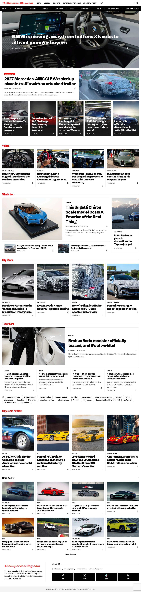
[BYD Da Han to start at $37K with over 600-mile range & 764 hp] (123, 491)
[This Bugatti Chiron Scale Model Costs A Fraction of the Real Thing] (32, 219)
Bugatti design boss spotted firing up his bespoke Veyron (118, 176)
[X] (137, 3)
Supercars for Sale (12, 410)
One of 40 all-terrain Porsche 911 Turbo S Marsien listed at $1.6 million (87, 376)
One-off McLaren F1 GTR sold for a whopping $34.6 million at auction (122, 460)
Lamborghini (18, 8)
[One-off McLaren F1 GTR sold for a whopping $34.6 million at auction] (123, 433)
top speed (25, 403)
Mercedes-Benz (113, 8)
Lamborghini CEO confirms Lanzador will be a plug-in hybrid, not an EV (15, 508)
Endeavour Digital (75, 589)
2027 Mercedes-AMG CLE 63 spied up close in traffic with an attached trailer (39, 81)
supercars (8, 400)
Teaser (76, 400)
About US (56, 564)
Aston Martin (85, 8)
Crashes (20, 400)
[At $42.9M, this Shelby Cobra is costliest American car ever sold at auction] (18, 433)
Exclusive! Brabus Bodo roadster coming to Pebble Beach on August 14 (17, 376)
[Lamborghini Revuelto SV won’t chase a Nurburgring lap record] (63, 248)
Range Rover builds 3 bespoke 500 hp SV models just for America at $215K (35, 247)
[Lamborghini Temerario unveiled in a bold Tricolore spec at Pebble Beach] (88, 527)
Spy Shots (7, 259)
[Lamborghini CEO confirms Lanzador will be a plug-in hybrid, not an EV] (18, 491)
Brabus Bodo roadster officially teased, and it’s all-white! (97, 343)
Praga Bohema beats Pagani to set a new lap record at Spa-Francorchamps (52, 544)
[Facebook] (134, 3)
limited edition (10, 403)
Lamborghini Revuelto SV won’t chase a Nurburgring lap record (88, 247)
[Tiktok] (106, 577)
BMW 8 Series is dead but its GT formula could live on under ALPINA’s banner (52, 508)
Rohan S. (17, 48)
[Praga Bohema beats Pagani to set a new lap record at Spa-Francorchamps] (53, 527)
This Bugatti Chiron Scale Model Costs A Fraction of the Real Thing (85, 214)
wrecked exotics (47, 400)
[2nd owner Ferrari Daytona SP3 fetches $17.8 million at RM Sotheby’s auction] (88, 433)
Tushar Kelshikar (72, 226)
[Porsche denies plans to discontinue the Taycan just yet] (125, 213)
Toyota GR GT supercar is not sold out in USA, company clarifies (86, 508)
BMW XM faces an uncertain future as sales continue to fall (121, 542)
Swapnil (72, 350)
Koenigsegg (59, 8)
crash (128, 397)
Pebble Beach (30, 397)
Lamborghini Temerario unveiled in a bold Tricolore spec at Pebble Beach (88, 544)
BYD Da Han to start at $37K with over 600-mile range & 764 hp (122, 506)
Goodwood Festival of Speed (108, 400)
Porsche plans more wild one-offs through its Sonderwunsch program (15, 124)
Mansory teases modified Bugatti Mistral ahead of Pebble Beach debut (120, 376)
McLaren (32, 8)
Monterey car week (103, 397)
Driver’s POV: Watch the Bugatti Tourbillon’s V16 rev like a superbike (16, 176)
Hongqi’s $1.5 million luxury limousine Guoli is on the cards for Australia (16, 544)
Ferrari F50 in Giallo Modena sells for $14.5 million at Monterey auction (51, 461)
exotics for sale (13, 397)
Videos (5, 145)
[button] (101, 3)
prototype (86, 397)
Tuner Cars (8, 323)
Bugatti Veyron (112, 171)
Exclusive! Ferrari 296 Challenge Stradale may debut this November (42, 124)
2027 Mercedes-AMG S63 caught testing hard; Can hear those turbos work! (97, 124)
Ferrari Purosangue (113, 302)
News (74, 371)
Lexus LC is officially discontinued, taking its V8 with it (125, 126)
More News (8, 477)
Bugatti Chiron (61, 397)
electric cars (118, 232)
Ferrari (4, 8)
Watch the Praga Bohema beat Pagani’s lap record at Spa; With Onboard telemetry (87, 178)
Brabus (71, 335)
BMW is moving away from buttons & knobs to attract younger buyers (65, 39)
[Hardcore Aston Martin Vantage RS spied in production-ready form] (18, 282)
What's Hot (7, 194)
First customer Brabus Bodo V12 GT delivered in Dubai (53, 375)
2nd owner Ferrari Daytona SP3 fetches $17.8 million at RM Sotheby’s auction (85, 461)
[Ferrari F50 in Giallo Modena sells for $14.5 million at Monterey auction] (53, 433)
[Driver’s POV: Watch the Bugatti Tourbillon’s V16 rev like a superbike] (18, 158)
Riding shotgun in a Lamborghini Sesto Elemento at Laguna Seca (51, 176)
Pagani (72, 8)
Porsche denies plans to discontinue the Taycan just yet (123, 240)
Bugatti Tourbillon (8, 171)
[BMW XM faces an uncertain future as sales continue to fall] (123, 527)
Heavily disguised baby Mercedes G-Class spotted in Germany (87, 309)
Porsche (128, 8)
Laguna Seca (40, 171)
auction (74, 397)
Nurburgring (6, 302)
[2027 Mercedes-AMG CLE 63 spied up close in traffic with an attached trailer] (109, 85)
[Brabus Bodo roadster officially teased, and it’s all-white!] (33, 346)
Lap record (75, 171)
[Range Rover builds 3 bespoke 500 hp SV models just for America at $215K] (10, 248)
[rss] (128, 577)
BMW (99, 8)
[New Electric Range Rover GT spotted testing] (53, 282)
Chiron (119, 397)
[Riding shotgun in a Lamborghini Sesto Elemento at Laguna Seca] (53, 158)
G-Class (74, 302)
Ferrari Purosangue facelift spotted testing (121, 307)
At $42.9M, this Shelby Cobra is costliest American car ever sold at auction (17, 461)
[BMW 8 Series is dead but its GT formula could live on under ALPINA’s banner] (53, 491)
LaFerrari (128, 400)
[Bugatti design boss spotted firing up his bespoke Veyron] (123, 158)
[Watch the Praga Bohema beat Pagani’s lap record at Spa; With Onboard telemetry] (88, 158)
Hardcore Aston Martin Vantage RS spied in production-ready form (17, 309)
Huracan (32, 400)
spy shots (87, 400)
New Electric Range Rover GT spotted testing (53, 307)
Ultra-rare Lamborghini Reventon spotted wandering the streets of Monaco (69, 124)
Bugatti (45, 8)
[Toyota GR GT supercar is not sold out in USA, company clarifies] (88, 491)
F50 (38, 453)
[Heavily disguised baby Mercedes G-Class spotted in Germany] (88, 282)
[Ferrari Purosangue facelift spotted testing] (123, 282)
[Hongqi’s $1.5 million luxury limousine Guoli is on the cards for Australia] (18, 527)
